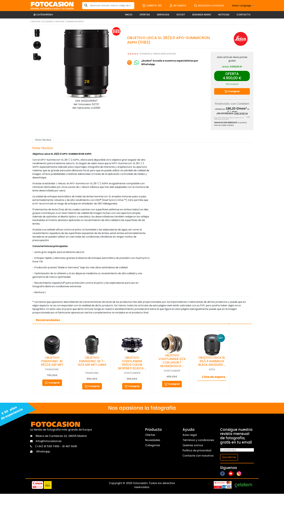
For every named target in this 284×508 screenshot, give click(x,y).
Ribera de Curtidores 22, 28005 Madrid (61, 436)
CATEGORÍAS (44, 14)
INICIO (128, 14)
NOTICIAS (223, 14)
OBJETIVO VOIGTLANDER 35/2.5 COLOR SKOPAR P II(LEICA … (132, 363)
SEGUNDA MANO (201, 14)
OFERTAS (144, 14)
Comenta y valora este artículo (157, 53)
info (247, 117)
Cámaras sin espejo (75, 21)
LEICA (212, 369)
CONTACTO (243, 14)
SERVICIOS (163, 14)
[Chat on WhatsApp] (136, 62)
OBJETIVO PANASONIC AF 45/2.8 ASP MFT (52, 361)
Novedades (152, 440)
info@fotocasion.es (49, 441)
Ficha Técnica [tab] (43, 140)
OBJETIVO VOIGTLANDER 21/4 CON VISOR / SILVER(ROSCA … (171, 360)
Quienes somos (193, 445)
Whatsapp (43, 451)
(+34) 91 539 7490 (47, 446)
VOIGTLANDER (132, 373)
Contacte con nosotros (198, 455)
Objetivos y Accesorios (42, 21)
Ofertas (150, 435)
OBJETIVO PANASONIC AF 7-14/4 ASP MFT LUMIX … (92, 363)
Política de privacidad (197, 450)
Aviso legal (190, 435)
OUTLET (180, 14)
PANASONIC (52, 369)
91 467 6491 (69, 446)
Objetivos (59, 21)
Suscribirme (229, 457)
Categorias (152, 445)
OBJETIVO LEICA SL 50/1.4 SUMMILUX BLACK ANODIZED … (211, 361)
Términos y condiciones (198, 440)
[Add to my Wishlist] (129, 62)
